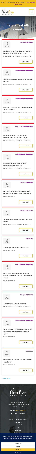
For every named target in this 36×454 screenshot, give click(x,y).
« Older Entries (6, 378)
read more (25, 62)
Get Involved (18, 425)
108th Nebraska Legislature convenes (15, 303)
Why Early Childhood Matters (18, 419)
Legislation (29, 238)
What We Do (18, 422)
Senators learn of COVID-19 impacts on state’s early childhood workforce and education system (17, 332)
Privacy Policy (18, 433)
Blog (18, 427)
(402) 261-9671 (20, 410)
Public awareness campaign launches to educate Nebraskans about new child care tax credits (17, 275)
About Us (18, 430)
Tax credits (29, 182)
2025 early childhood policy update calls (15, 247)
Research (30, 320)
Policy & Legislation (26, 42)
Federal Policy (28, 126)
